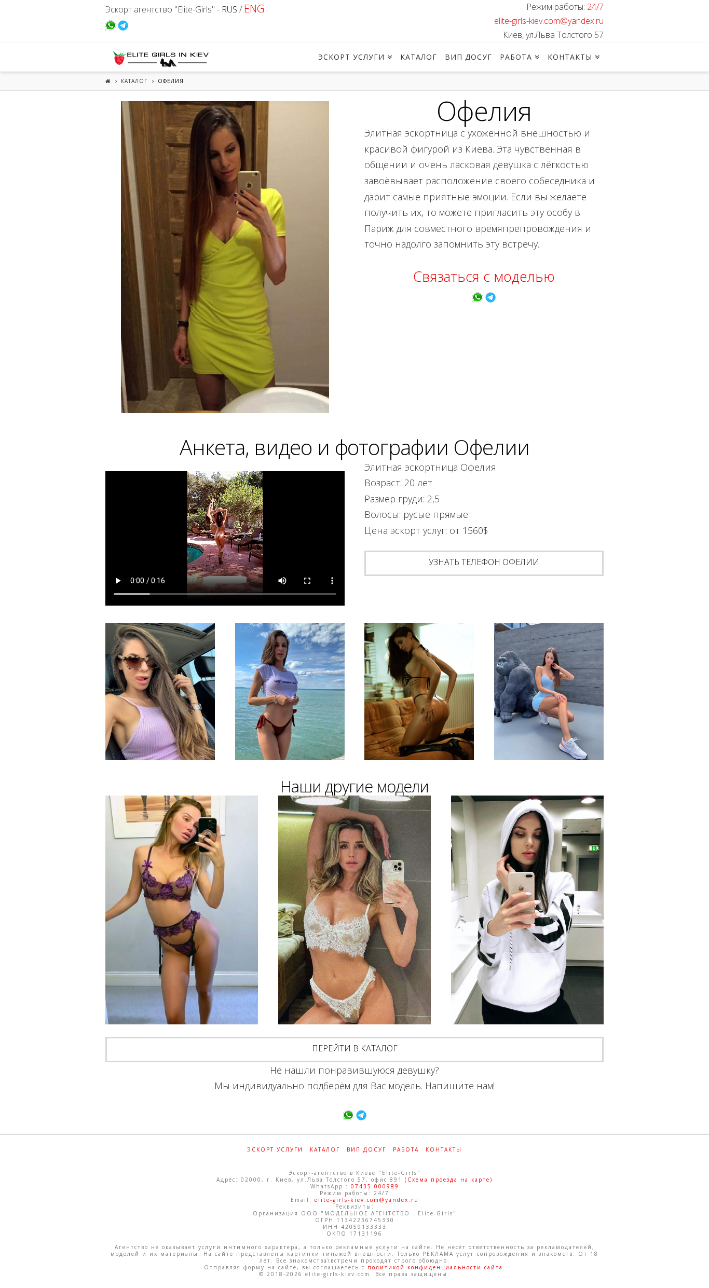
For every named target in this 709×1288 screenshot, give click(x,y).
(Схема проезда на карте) (449, 1179)
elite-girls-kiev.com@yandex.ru (549, 20)
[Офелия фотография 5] (549, 691)
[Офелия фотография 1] (225, 257)
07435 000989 (375, 1186)
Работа (406, 1149)
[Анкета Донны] (181, 910)
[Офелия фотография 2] (160, 691)
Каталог (134, 81)
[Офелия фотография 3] (290, 691)
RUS (229, 9)
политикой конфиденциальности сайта (435, 1267)
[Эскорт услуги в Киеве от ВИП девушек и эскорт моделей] (159, 59)
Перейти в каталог (355, 1048)
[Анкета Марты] (354, 910)
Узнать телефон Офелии (484, 562)
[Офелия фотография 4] (419, 691)
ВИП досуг (366, 1149)
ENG (254, 9)
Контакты (444, 1149)
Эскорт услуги (275, 1149)
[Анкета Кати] (527, 910)
